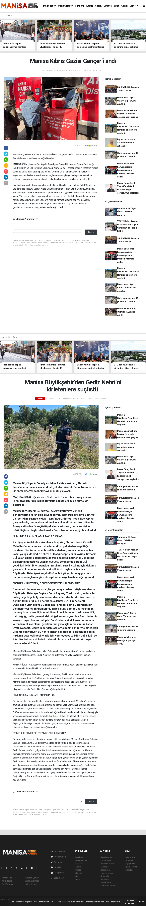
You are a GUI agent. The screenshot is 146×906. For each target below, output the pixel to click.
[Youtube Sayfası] (18, 868)
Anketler (129, 860)
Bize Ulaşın (59, 878)
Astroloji (129, 870)
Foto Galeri (59, 851)
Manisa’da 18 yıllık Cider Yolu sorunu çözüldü (126, 101)
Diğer (133, 5)
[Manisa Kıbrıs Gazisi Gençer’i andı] (51, 108)
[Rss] (28, 868)
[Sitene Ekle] (38, 868)
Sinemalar (105, 876)
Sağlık (98, 5)
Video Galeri (60, 857)
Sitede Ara (130, 857)
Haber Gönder (31, 884)
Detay (131, 900)
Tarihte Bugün (107, 873)
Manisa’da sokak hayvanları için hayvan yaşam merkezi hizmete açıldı (125, 170)
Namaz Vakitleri (107, 863)
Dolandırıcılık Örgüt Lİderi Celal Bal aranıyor (126, 211)
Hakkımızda (7, 878)
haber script (5, 903)
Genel (124, 5)
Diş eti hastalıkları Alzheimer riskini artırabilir (126, 142)
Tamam (130, 903)
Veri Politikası (7, 884)
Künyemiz (59, 872)
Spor (116, 5)
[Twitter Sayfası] (8, 868)
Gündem (79, 5)
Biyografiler (130, 863)
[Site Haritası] (33, 868)
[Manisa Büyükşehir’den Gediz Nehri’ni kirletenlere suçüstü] (51, 437)
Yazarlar (58, 862)
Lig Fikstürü (105, 870)
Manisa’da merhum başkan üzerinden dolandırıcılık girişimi (127, 113)
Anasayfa (6, 16)
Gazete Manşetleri (109, 885)
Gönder (91, 232)
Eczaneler (105, 867)
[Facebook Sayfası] (3, 868)
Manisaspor (49, 5)
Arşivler (58, 867)
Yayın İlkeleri (7, 881)
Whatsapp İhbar (32, 881)
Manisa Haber (65, 5)
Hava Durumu (106, 857)
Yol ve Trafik (106, 860)
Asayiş (89, 5)
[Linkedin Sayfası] (23, 868)
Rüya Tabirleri (131, 867)
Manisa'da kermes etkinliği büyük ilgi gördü (126, 312)
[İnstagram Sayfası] (13, 868)
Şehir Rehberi (106, 882)
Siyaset (108, 5)
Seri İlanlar (105, 879)
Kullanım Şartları (32, 878)
